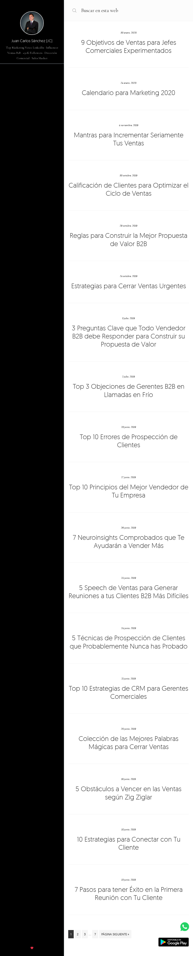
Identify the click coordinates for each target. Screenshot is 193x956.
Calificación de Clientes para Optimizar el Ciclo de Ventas (128, 189)
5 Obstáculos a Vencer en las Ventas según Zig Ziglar (129, 792)
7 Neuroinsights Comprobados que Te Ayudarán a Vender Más (128, 541)
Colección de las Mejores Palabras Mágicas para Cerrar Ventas (128, 742)
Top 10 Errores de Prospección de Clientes (129, 440)
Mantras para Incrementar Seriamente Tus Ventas (128, 139)
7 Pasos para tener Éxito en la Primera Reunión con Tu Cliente (129, 893)
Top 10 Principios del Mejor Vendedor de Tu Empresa (128, 491)
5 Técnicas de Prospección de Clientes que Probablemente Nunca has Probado (129, 642)
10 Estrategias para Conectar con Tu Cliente (128, 843)
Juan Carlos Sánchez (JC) (31, 40)
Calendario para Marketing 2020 (128, 92)
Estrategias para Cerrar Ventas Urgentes (128, 285)
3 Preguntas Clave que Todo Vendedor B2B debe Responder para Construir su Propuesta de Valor (128, 336)
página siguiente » (115, 935)
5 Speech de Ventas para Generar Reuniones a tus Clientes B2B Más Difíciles (128, 591)
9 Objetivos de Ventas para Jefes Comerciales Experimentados (128, 46)
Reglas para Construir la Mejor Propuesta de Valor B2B (128, 239)
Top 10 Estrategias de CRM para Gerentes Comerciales (128, 692)
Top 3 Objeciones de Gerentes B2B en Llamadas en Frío (129, 390)
